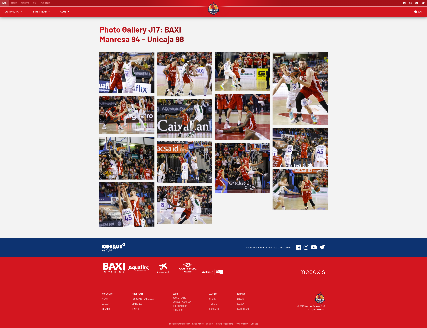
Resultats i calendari (143, 298)
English (241, 298)
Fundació (45, 3)
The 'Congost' (180, 306)
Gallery (106, 303)
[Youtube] (417, 3)
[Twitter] (424, 3)
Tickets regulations (224, 323)
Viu (34, 3)
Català (240, 303)
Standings (137, 303)
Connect (106, 309)
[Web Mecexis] (312, 272)
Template (137, 309)
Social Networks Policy (179, 323)
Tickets (25, 3)
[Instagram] (411, 3)
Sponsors (178, 310)
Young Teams (179, 297)
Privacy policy (242, 323)
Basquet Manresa (182, 301)
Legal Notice (197, 323)
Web (4, 3)
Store (14, 3)
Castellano (243, 309)
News (105, 298)
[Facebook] (405, 3)
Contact (209, 323)
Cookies (254, 323)
